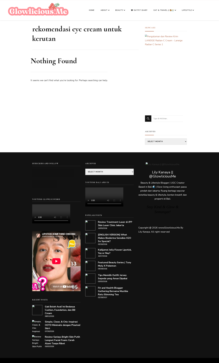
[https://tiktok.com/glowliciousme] (45, 184)
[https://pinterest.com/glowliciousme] (36, 184)
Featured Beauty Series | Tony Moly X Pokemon (114, 264)
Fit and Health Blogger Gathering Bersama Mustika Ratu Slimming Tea (113, 291)
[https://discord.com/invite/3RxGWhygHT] (53, 184)
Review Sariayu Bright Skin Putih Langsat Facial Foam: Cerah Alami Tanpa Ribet (62, 340)
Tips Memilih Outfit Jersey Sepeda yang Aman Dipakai (112, 277)
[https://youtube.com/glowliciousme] (36, 173)
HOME (91, 10)
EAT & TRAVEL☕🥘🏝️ (164, 10)
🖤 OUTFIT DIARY (139, 10)
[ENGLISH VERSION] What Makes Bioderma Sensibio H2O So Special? (114, 238)
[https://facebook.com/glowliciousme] (62, 173)
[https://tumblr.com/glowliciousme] (70, 173)
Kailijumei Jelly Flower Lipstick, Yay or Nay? (114, 251)
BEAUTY (119, 10)
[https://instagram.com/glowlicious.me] (45, 173)
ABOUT (104, 10)
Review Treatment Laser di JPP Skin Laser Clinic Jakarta (115, 223)
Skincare (150, 28)
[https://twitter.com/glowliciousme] (53, 173)
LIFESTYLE (187, 10)
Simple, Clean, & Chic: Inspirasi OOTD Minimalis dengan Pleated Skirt (62, 325)
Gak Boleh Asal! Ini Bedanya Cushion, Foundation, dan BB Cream (60, 310)
